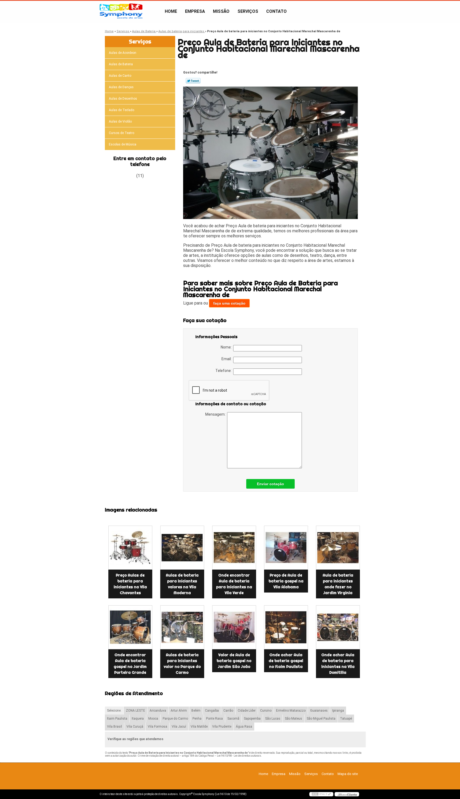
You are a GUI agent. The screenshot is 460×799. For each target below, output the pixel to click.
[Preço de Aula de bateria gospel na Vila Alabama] (286, 548)
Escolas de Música (122, 144)
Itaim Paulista (117, 718)
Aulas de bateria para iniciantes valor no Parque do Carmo (182, 663)
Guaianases (319, 710)
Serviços (247, 11)
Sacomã (233, 718)
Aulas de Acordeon (122, 53)
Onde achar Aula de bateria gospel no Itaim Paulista (286, 660)
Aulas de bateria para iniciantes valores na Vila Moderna (182, 584)
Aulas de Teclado (121, 110)
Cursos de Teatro (121, 133)
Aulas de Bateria (121, 64)
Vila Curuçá (134, 726)
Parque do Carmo (175, 718)
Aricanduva (158, 710)
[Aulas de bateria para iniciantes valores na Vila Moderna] (182, 548)
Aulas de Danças (121, 87)
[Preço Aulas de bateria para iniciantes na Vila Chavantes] (130, 548)
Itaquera (138, 718)
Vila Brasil (114, 726)
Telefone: (224, 370)
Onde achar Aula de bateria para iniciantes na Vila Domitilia (338, 663)
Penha (197, 718)
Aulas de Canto (120, 76)
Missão (221, 11)
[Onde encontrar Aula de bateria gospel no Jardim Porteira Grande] (130, 627)
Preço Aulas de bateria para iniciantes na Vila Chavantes (130, 584)
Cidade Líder (247, 710)
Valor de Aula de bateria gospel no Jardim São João (234, 660)
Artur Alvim (179, 710)
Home (171, 11)
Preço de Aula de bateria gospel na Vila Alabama (286, 581)
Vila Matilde (199, 726)
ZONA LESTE (135, 710)
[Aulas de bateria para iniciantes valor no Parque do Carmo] (182, 627)
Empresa (195, 11)
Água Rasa (244, 726)
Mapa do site (348, 774)
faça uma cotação (229, 303)
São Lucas (272, 718)
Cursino (266, 710)
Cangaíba (212, 710)
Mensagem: (216, 414)
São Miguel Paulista (321, 718)
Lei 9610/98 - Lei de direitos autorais (239, 755)
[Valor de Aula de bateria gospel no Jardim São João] (234, 627)
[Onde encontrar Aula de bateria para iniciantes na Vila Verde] (234, 548)
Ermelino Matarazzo (291, 710)
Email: (227, 359)
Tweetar (193, 80)
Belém (195, 710)
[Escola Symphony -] (130, 11)
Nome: (227, 347)
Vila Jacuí (179, 726)
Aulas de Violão (120, 121)
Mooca (153, 718)
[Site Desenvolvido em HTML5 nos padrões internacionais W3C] (321, 794)
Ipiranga (338, 710)
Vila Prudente (221, 726)
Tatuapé (346, 718)
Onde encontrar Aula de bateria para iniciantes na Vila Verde (234, 584)
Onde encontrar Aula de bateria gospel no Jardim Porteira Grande (130, 663)
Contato (276, 11)
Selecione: (114, 710)
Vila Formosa (157, 726)
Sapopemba (252, 718)
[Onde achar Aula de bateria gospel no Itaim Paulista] (286, 627)
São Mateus (293, 718)
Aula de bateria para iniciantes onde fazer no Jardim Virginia (338, 584)
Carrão (228, 710)
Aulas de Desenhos (123, 98)
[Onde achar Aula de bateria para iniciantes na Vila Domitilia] (338, 627)
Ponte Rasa (214, 718)
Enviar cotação (270, 484)
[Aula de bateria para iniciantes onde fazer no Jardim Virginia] (338, 548)
